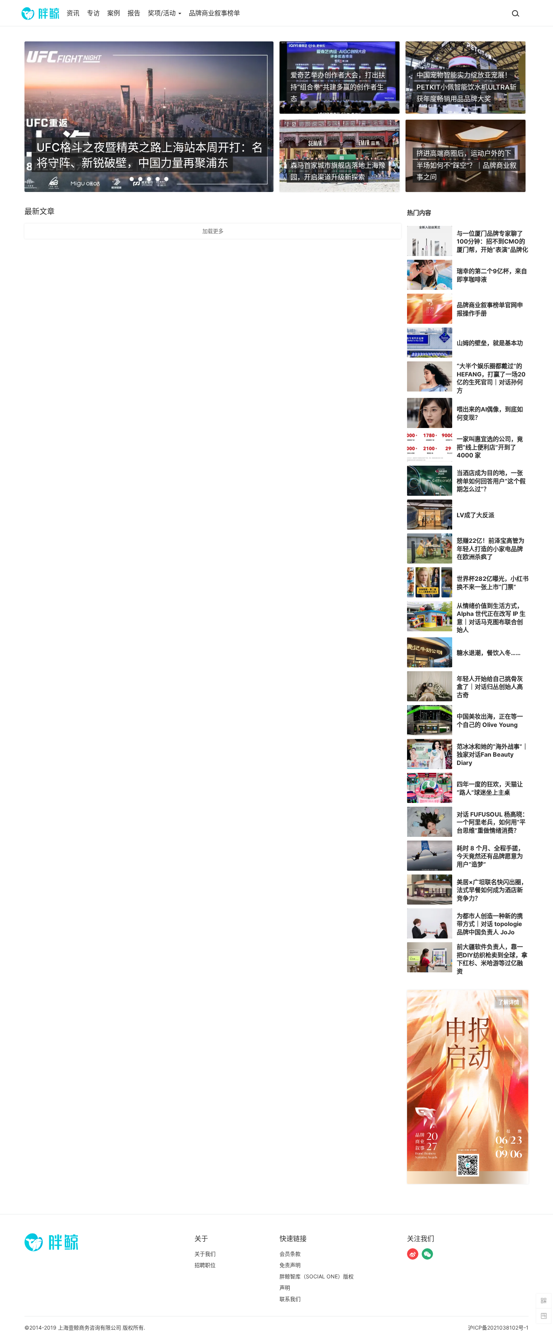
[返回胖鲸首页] (40, 13)
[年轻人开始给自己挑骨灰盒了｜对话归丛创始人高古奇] (429, 686)
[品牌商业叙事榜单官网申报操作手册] (429, 309)
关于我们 (205, 1254)
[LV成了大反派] (429, 515)
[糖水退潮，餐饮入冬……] (429, 652)
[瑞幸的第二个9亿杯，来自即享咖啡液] (429, 275)
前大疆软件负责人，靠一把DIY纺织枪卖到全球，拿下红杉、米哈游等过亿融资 (492, 959)
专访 (93, 13)
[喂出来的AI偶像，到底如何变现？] (429, 413)
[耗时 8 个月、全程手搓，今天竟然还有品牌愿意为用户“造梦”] (429, 856)
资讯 (73, 13)
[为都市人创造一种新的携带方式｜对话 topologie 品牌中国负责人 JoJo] (429, 923)
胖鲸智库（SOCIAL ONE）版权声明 (317, 1282)
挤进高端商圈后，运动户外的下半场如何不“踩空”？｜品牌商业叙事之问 (466, 165)
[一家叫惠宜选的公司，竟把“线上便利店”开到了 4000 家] (429, 447)
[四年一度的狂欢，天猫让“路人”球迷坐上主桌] (429, 788)
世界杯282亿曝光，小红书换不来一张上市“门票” (493, 583)
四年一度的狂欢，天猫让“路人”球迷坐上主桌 (490, 788)
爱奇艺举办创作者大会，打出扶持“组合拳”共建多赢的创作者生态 (337, 87)
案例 (113, 13)
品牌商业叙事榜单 (214, 13)
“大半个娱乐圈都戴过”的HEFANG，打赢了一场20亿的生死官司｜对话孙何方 (491, 378)
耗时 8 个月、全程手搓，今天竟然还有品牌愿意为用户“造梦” (490, 856)
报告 (134, 13)
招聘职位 (205, 1265)
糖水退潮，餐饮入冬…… (489, 653)
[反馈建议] (543, 1316)
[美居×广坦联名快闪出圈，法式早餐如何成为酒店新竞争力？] (429, 889)
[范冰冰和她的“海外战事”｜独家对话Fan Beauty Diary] (429, 754)
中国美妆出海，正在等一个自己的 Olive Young (490, 720)
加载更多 (212, 231)
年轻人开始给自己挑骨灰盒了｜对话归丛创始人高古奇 (490, 686)
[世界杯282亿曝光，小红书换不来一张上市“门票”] (429, 582)
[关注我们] (412, 1254)
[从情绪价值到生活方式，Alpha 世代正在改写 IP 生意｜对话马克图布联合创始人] (429, 616)
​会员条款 (290, 1254)
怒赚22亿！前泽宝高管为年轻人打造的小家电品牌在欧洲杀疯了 (490, 549)
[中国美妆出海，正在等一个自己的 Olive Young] (429, 720)
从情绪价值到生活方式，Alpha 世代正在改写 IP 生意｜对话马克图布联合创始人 (491, 618)
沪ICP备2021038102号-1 (498, 1327)
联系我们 (290, 1299)
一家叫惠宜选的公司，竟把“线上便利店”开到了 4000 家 (490, 447)
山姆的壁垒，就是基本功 (490, 343)
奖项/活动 (163, 13)
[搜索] (515, 13)
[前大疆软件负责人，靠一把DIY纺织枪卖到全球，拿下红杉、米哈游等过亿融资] (429, 957)
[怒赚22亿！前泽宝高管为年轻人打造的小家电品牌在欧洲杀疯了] (429, 548)
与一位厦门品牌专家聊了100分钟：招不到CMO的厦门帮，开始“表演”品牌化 (492, 241)
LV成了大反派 (475, 514)
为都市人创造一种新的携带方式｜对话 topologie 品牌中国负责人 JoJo (490, 923)
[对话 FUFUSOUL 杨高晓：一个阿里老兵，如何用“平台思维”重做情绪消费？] (429, 822)
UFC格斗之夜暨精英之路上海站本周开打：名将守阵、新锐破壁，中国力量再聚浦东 (149, 154)
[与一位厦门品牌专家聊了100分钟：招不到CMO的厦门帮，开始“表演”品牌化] (429, 241)
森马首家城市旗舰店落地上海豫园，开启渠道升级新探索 (337, 171)
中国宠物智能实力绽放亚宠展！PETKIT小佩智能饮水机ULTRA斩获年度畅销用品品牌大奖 (466, 87)
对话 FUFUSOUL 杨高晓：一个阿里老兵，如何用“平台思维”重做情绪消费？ (492, 822)
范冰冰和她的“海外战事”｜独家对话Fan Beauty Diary (492, 754)
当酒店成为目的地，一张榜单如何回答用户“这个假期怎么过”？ (491, 481)
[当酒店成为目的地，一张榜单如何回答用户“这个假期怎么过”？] (429, 481)
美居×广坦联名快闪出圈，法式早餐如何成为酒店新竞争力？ (492, 890)
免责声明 (290, 1265)
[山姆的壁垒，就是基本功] (429, 343)
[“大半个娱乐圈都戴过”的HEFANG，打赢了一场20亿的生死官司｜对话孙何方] (429, 376)
